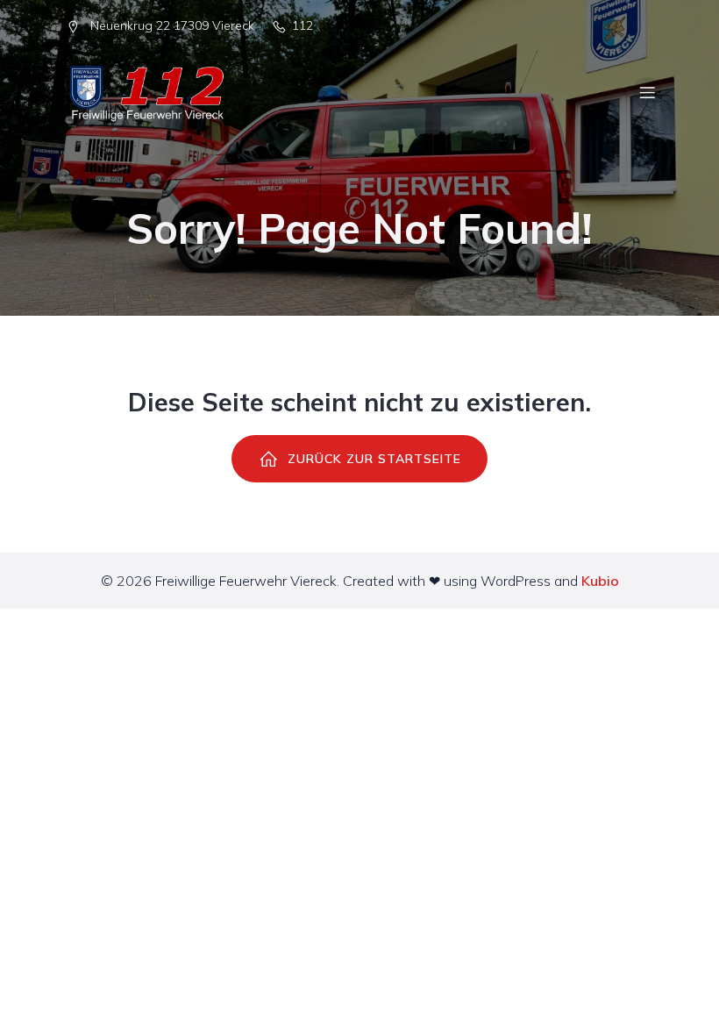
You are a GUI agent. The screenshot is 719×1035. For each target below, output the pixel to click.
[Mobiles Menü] (647, 92)
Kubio (600, 580)
